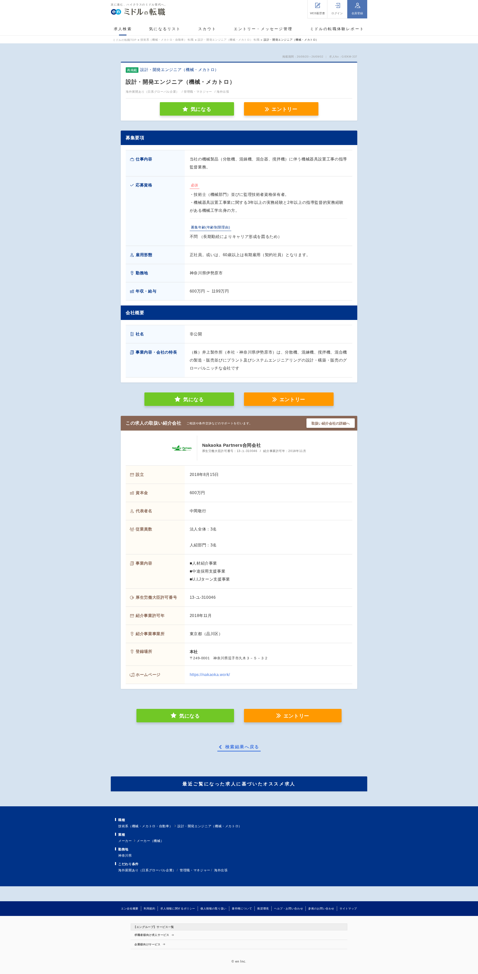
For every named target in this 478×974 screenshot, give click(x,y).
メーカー (125, 841)
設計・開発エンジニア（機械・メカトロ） (210, 826)
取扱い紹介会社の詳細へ (330, 423)
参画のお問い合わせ (321, 908)
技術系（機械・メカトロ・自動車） (145, 826)
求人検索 (123, 29)
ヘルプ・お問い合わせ (288, 908)
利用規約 (149, 908)
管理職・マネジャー (195, 870)
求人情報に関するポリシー (177, 908)
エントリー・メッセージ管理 (263, 29)
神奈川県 (125, 855)
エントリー (284, 109)
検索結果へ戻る (242, 747)
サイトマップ (348, 908)
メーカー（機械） (150, 841)
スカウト (207, 29)
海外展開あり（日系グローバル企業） (147, 870)
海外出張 (221, 870)
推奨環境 (263, 908)
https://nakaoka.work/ (210, 675)
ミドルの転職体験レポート (337, 29)
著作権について (242, 908)
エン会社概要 (129, 908)
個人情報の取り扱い (213, 908)
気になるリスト (165, 29)
